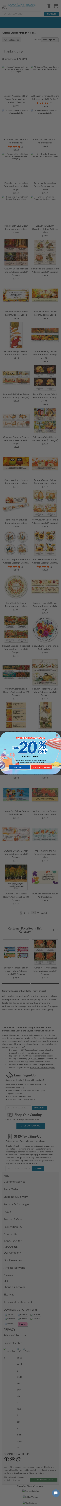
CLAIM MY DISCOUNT (41, 767)
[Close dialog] (57, 735)
